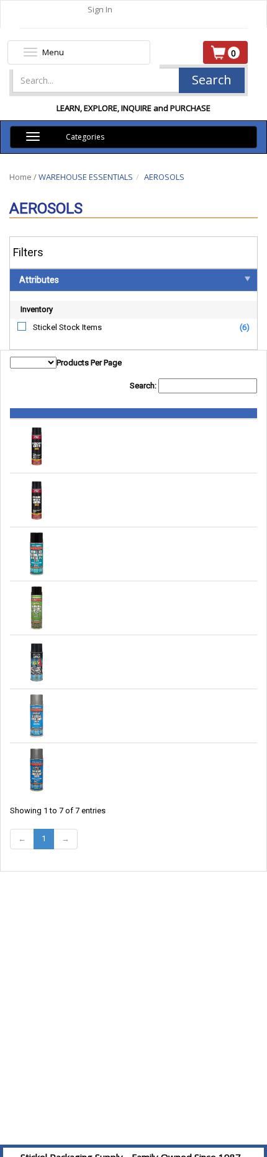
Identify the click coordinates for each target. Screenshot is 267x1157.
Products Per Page (89, 362)
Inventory (36, 309)
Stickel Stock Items (67, 327)
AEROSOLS (164, 176)
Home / (23, 176)
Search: (144, 385)
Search (212, 79)
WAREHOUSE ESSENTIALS (85, 176)
